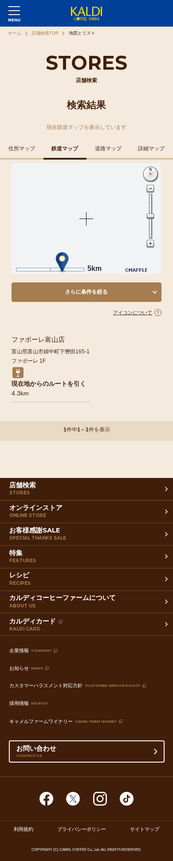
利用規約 (23, 829)
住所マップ (21, 148)
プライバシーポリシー (81, 829)
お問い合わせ (36, 751)
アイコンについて (132, 312)
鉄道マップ (64, 148)
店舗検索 (22, 488)
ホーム (14, 33)
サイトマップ (144, 829)
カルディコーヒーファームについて (62, 601)
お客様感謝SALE (37, 533)
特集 (22, 556)
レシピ (20, 578)
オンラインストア (36, 511)
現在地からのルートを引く (49, 383)
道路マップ (108, 148)
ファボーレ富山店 (38, 339)
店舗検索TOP (45, 33)
